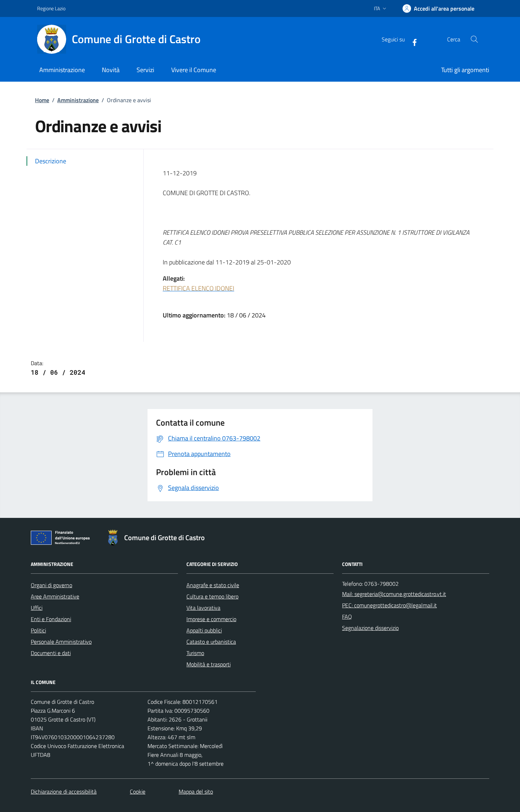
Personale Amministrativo (61, 641)
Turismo (195, 653)
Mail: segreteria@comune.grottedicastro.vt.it (394, 594)
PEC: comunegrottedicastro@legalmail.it (389, 605)
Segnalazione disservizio (370, 628)
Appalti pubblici (204, 630)
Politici (38, 630)
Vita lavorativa (203, 607)
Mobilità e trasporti (208, 664)
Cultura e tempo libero (212, 596)
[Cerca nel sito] (474, 39)
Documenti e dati (51, 653)
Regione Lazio (51, 8)
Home (42, 100)
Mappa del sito (196, 791)
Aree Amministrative (55, 596)
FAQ (347, 616)
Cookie (137, 791)
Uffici (36, 607)
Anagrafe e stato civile (212, 585)
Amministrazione (78, 100)
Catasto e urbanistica (211, 641)
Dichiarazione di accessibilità (64, 791)
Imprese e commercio (211, 619)
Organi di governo (51, 585)
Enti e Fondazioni (51, 619)
